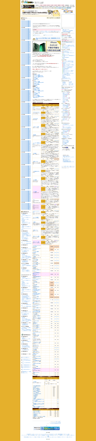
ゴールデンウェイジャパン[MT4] (68, 125)
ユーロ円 (52, 5)
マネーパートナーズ (36, 112)
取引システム (71, 84)
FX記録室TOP (36, 5)
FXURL (57, 421)
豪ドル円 (59, 5)
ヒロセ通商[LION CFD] (66, 74)
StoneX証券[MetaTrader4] (26, 347)
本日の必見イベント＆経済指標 (67, 30)
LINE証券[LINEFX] (36, 171)
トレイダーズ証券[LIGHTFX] (26, 243)
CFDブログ (48, 8)
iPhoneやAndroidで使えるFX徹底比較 (41, 13)
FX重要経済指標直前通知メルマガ (68, 161)
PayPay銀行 (35, 349)
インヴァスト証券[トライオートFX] (68, 46)
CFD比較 (45, 8)
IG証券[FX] (24, 214)
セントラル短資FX (37, 84)
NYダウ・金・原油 (72, 5)
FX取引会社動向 (36, 8)
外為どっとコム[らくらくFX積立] (68, 64)
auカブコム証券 (35, 259)
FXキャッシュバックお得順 (66, 36)
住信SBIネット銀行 (36, 335)
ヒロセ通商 (36, 78)
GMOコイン (35, 338)
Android (55, 106)
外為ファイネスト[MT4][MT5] (68, 66)
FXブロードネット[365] (36, 413)
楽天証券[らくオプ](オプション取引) (38, 403)
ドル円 (41, 5)
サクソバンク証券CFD (25, 270)
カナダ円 (62, 5)
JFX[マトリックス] (66, 54)
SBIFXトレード (36, 77)
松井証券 (23, 254)
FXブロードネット (25, 285)
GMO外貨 (35, 85)
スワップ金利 (39, 6)
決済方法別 (57, 6)
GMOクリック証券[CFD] (66, 75)
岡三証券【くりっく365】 (26, 338)
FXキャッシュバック (64, 8)
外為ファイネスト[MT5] (36, 356)
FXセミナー (40, 8)
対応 (58, 399)
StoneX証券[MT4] (25, 237)
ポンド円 (55, 5)
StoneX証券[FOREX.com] (37, 360)
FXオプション (60, 6)
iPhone (58, 106)
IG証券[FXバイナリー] (66, 136)
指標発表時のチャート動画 (26, 371)
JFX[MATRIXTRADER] (25, 233)
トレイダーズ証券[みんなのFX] (39, 76)
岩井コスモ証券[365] (36, 388)
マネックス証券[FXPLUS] (26, 256)
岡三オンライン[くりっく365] (68, 71)
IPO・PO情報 (51, 8)
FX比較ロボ (60, 8)
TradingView (47, 32)
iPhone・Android (46, 6)
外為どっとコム (35, 161)
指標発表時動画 (66, 5)
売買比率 (68, 6)
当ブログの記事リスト (26, 357)
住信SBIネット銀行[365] (36, 391)
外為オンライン (24, 225)
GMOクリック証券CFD (25, 271)
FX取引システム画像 (72, 6)
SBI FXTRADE (35, 118)
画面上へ (60, 421)
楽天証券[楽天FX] (25, 261)
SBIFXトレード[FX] (66, 65)
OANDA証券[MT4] (66, 124)
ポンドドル (48, 5)
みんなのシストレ (36, 345)
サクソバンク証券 (25, 232)
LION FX (64, 96)
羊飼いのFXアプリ (36, 97)
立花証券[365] (35, 415)
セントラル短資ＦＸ (25, 238)
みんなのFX (64, 99)
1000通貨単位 (51, 6)
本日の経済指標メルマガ (67, 160)
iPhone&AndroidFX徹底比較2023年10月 (55, 423)
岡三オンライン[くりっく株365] (68, 70)
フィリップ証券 (35, 366)
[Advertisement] (61, 2)
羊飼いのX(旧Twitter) (66, 156)
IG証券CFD (24, 269)
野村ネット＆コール (36, 372)
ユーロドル (45, 5)
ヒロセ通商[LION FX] (25, 250)
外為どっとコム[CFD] (66, 63)
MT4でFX (54, 6)
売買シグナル (65, 84)
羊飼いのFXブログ (69, 8)
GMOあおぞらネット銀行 (37, 342)
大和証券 (34, 398)
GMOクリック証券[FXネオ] (26, 298)
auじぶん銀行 (35, 313)
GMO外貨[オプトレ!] (25, 264)
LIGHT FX (64, 95)
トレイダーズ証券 (50, 31)
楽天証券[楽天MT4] (36, 286)
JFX (33, 199)
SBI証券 (23, 221)
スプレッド (35, 6)
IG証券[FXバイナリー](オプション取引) (39, 416)
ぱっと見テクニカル (55, 8)
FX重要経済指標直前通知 (66, 31)
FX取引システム (25, 372)
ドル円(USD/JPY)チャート (26, 359)
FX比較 (43, 8)
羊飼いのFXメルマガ (65, 29)
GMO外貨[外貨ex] (25, 234)
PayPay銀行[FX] (24, 251)
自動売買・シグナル (64, 6)
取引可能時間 (42, 6)
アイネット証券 (65, 100)
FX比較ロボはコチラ (65, 88)
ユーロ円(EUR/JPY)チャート (26, 364)
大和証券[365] (35, 414)
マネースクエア (24, 255)
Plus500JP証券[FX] (66, 57)
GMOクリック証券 (44, 31)
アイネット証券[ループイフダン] (68, 73)
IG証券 (23, 337)
